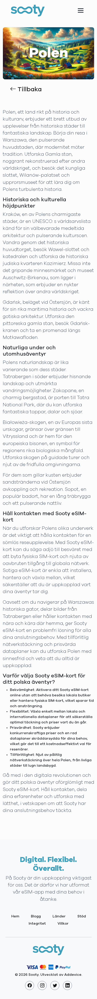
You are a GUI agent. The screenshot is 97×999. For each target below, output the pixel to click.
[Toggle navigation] (80, 10)
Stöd (81, 916)
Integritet (37, 923)
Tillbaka (29, 89)
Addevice (72, 974)
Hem (15, 916)
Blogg (36, 916)
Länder (59, 916)
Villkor (63, 923)
